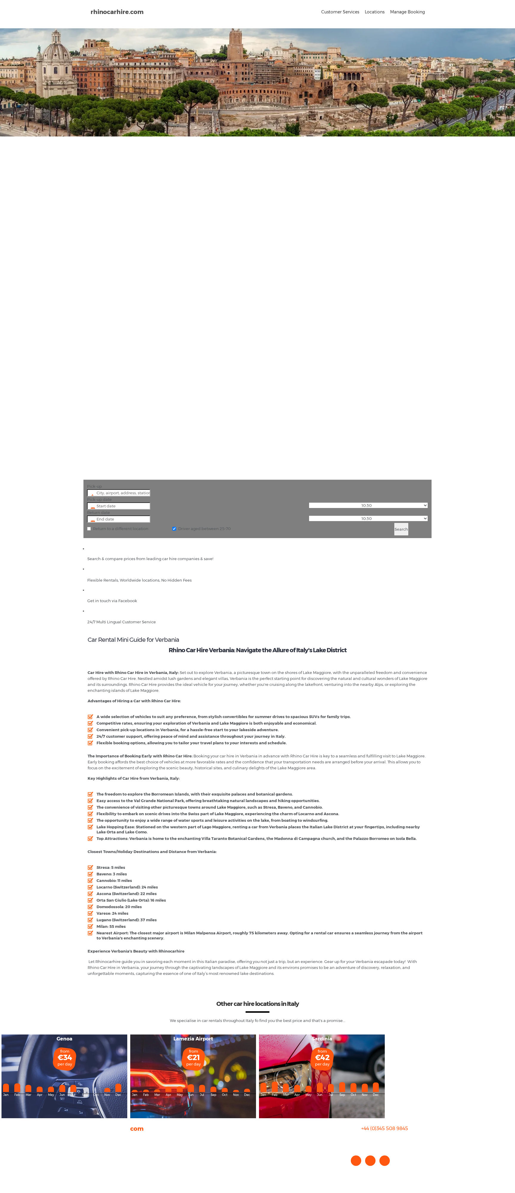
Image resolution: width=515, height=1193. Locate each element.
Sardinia (322, 1039)
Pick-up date (99, 499)
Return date (98, 512)
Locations (374, 12)
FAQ (92, 1145)
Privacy (95, 1157)
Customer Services (340, 12)
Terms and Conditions (109, 1168)
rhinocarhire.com (117, 11)
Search (401, 529)
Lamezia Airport (193, 1039)
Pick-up (94, 486)
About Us (96, 1139)
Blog (92, 1151)
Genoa (64, 1039)
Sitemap (96, 1163)
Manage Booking (407, 12)
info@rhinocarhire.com (388, 1140)
